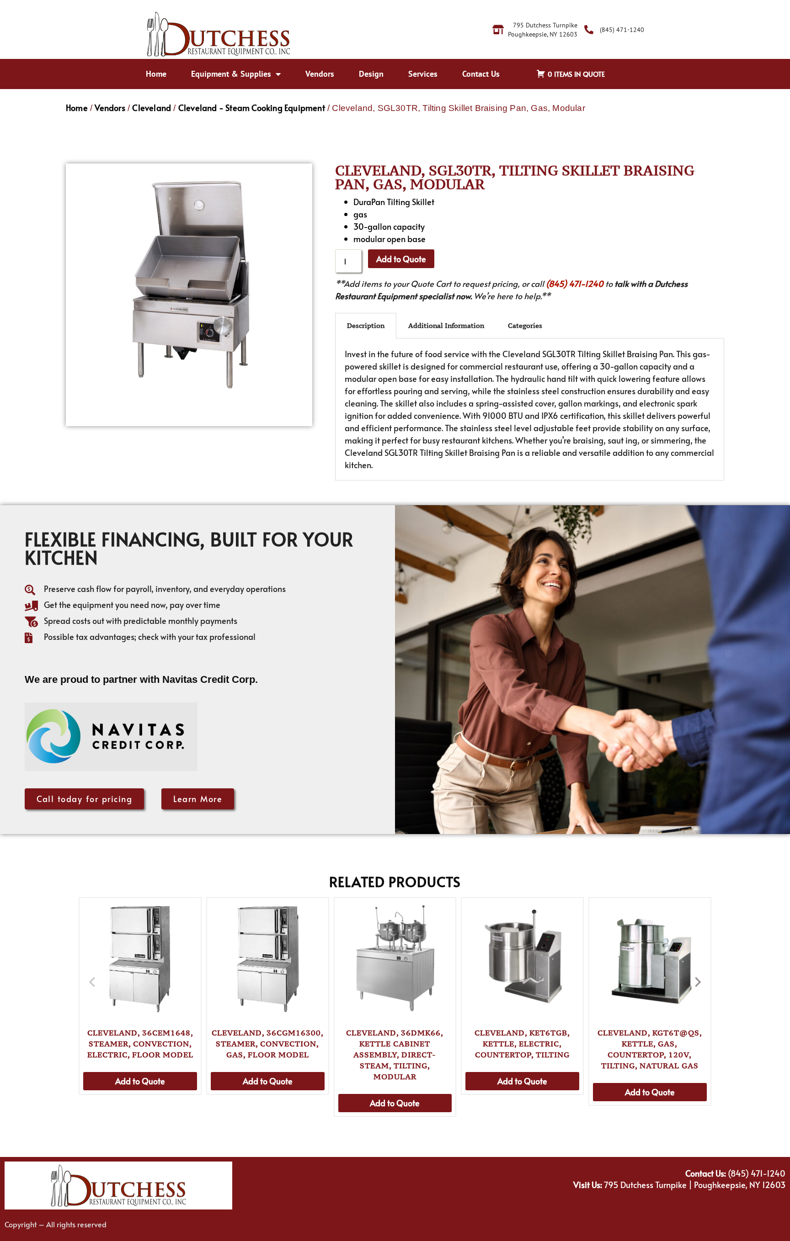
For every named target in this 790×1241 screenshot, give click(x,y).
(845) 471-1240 (574, 283)
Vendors (319, 74)
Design (371, 74)
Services (423, 74)
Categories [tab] (525, 325)
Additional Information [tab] (446, 325)
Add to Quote (401, 258)
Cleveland (151, 107)
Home (156, 74)
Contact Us (481, 74)
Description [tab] (365, 325)
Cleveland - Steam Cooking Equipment (251, 107)
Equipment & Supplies (231, 74)
